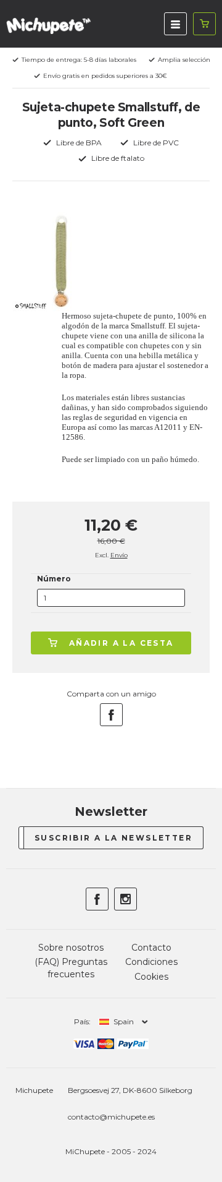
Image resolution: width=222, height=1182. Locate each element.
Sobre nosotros (71, 947)
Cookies (151, 976)
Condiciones (151, 961)
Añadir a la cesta (121, 643)
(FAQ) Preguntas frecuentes (71, 968)
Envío (119, 555)
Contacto (151, 947)
